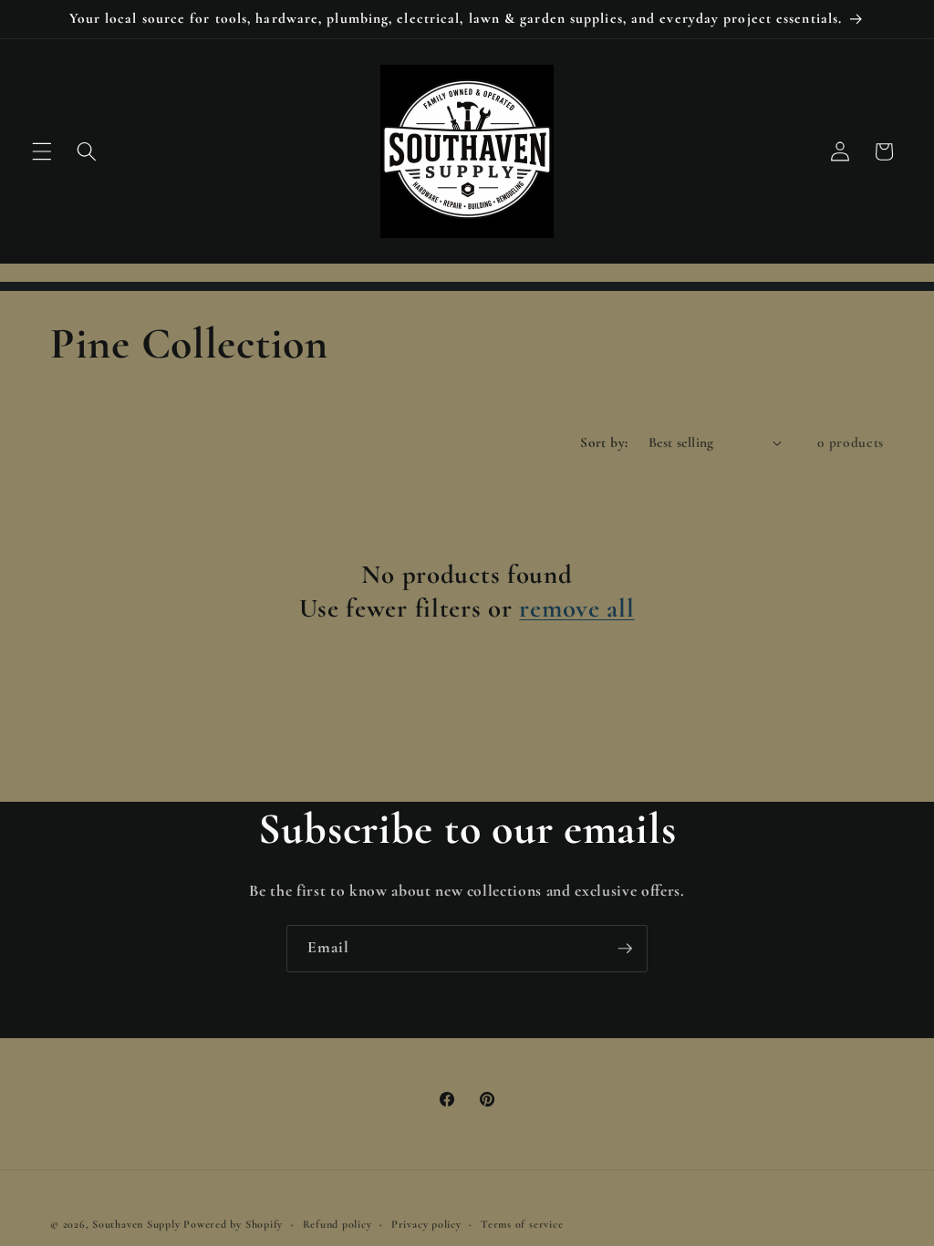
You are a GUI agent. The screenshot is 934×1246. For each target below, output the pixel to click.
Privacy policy (426, 1224)
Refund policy (337, 1224)
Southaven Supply (137, 1224)
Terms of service (522, 1224)
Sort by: (604, 442)
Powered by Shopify (233, 1224)
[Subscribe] (625, 948)
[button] (42, 151)
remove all (576, 608)
